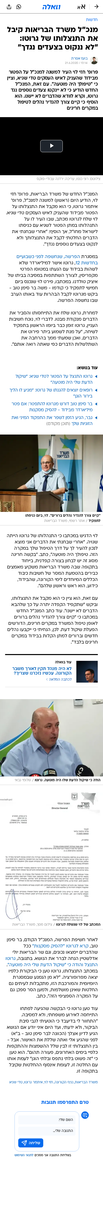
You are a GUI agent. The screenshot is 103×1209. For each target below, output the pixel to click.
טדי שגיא (15, 1082)
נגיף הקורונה (63, 1082)
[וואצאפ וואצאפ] (18, 6)
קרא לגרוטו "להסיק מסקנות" (60, 946)
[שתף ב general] (9, 7)
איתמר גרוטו (33, 1082)
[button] (81, 7)
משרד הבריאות (86, 1082)
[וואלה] (51, 6)
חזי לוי (48, 1082)
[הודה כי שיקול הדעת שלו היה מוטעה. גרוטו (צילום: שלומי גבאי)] (51, 742)
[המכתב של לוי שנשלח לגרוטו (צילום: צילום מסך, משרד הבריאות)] (51, 860)
